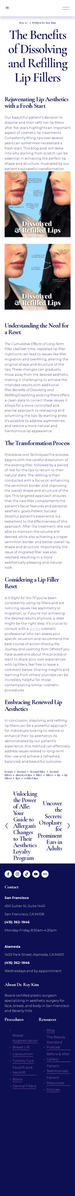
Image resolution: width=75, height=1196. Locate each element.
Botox (17, 1079)
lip (58, 775)
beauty (9, 771)
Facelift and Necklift (22, 1070)
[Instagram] (17, 874)
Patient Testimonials (57, 1068)
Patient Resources (55, 1080)
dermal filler (37, 771)
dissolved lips (24, 775)
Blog (51, 1030)
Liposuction (23, 1054)
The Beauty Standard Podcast (56, 1042)
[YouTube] (35, 874)
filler (39, 775)
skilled (34, 629)
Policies (53, 1090)
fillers (49, 775)
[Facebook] (8, 874)
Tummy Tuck (23, 1061)
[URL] (45, 874)
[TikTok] (26, 874)
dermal (21, 771)
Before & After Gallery (58, 1056)
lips (18, 778)
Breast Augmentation (25, 1038)
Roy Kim (51, 22)
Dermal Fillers (24, 1086)
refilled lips (31, 778)
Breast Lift (21, 1047)
